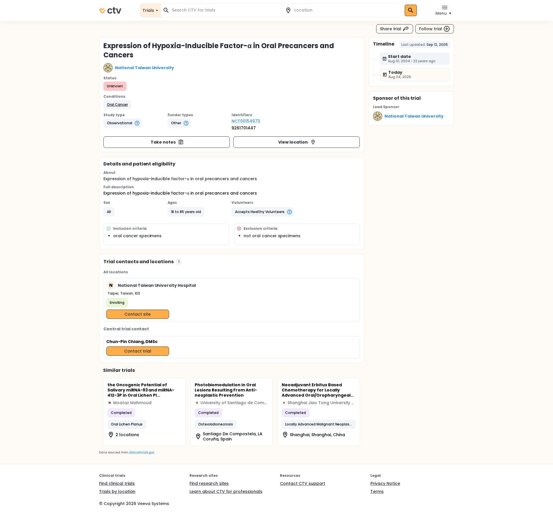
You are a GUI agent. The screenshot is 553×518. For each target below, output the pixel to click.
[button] (117, 104)
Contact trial (137, 351)
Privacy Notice (385, 483)
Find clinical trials (117, 483)
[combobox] (224, 10)
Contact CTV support (302, 483)
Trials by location (117, 491)
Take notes (163, 142)
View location (293, 142)
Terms (377, 491)
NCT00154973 (246, 121)
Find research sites (209, 483)
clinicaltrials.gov (141, 452)
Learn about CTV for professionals (226, 491)
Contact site (137, 314)
